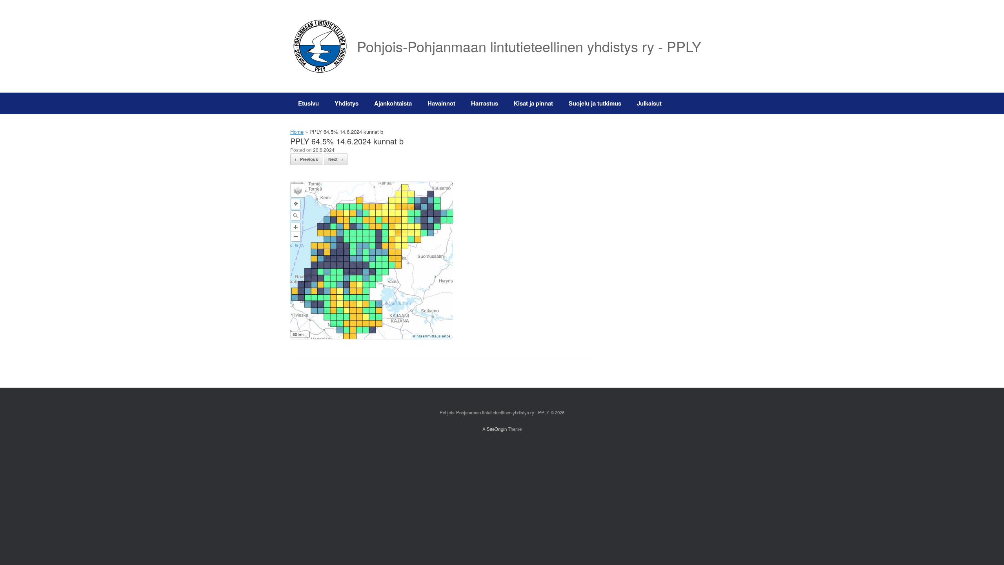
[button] (702, 103)
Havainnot (441, 103)
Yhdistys (346, 103)
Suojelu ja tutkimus (595, 103)
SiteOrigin (497, 429)
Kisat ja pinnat (533, 103)
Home (297, 131)
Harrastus (484, 103)
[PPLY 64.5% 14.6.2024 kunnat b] (371, 337)
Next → (335, 159)
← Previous (306, 159)
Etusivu (308, 103)
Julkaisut (649, 103)
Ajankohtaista (393, 103)
